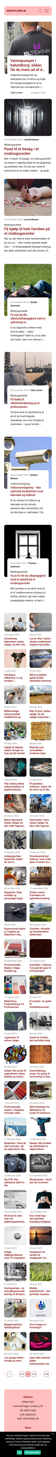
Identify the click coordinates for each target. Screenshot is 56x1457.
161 (22, 1374)
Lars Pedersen (31, 219)
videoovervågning (20, 483)
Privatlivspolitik (32, 1452)
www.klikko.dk (31, 1418)
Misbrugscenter (12, 144)
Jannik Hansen (31, 139)
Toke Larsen (16, 92)
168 (46, 1374)
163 (34, 1374)
